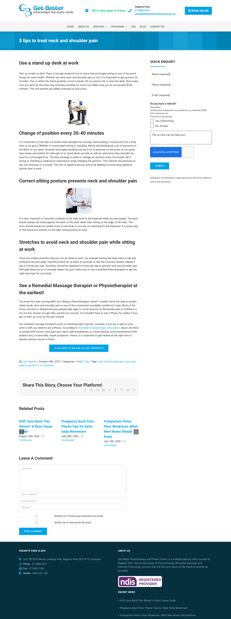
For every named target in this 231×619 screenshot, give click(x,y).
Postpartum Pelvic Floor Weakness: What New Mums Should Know (158, 615)
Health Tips (82, 361)
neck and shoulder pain (111, 361)
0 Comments (47, 365)
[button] (21, 431)
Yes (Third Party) (164, 121)
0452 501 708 (39, 573)
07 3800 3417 (142, 10)
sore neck (31, 365)
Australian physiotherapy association (99, 328)
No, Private (161, 126)
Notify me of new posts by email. (73, 522)
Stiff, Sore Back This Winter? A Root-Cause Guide (36, 426)
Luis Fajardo (29, 361)
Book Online (200, 10)
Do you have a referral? (163, 104)
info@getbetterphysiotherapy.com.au (155, 14)
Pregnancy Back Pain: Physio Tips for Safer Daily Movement (78, 426)
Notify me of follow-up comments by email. (78, 516)
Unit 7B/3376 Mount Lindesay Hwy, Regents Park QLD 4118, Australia (62, 559)
